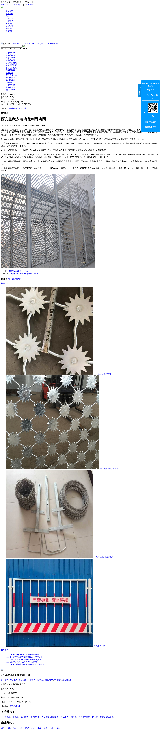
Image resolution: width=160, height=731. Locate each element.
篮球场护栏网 (11, 65)
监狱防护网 (10, 78)
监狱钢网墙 (5, 717)
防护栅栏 (9, 83)
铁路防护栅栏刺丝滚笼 (103, 557)
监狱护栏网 (41, 44)
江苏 (15, 728)
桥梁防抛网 (10, 70)
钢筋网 (73, 717)
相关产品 (4, 283)
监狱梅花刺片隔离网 (102, 374)
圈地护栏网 (10, 90)
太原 (39, 728)
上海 (3, 728)
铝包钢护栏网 (11, 63)
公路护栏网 (17, 44)
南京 (27, 728)
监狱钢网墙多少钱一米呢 (18, 271)
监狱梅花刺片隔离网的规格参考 (23, 660)
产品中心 (9, 16)
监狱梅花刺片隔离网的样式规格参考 (25, 664)
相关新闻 (4, 650)
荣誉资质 (9, 28)
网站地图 (29, 5)
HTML (13, 706)
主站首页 (4, 5)
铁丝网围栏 (35, 717)
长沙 (21, 728)
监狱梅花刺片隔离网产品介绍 (22, 655)
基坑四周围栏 (99, 646)
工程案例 (9, 24)
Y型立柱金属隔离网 (50, 717)
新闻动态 (9, 19)
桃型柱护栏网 (11, 68)
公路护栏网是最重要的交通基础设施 (23, 274)
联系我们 (17, 5)
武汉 (58, 728)
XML (18, 706)
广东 (33, 728)
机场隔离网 (10, 80)
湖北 (9, 728)
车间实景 (9, 26)
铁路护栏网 (29, 44)
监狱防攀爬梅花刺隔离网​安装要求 (24, 657)
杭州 (45, 728)
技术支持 (9, 21)
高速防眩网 (10, 87)
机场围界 (9, 73)
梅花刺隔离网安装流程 (109, 469)
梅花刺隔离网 (15, 278)
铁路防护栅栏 (84, 717)
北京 (51, 728)
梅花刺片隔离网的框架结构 (21, 662)
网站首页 (9, 11)
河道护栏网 (10, 85)
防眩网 (95, 717)
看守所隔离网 (11, 75)
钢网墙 (15, 717)
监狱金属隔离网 (106, 717)
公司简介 (9, 14)
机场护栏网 (53, 44)
